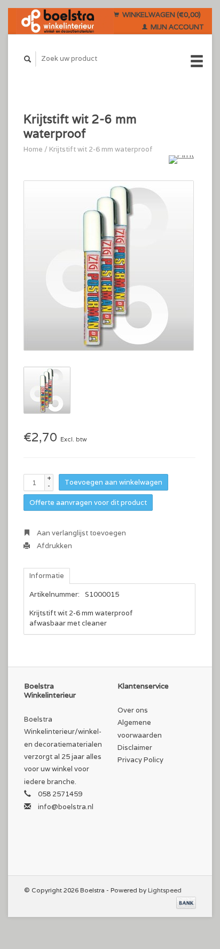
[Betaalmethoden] (186, 902)
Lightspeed (165, 890)
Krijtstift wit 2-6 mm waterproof (101, 149)
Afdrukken (53, 545)
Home (33, 149)
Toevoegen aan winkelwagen (113, 482)
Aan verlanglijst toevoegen (80, 532)
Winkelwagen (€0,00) (161, 14)
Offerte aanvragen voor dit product (88, 502)
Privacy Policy (140, 759)
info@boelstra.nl (65, 806)
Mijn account (176, 26)
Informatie (46, 575)
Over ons (132, 710)
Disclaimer (134, 747)
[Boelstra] (65, 21)
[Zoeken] (28, 59)
